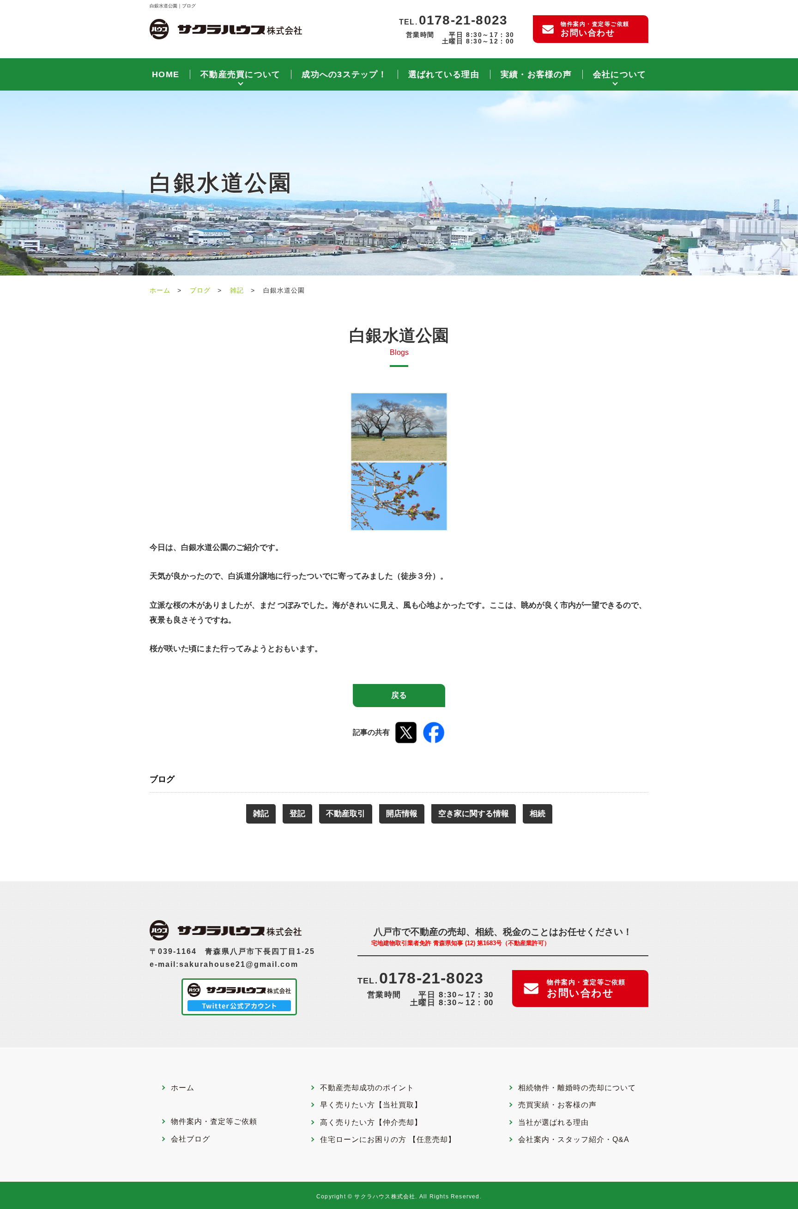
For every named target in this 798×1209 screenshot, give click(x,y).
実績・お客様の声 (536, 74)
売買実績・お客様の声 (557, 1105)
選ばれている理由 (443, 74)
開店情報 (401, 813)
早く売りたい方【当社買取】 (371, 1105)
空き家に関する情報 (473, 813)
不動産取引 (345, 813)
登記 (297, 813)
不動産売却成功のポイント (367, 1088)
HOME (165, 74)
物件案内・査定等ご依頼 (595, 29)
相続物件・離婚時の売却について (577, 1088)
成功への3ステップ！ (344, 74)
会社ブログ (190, 1139)
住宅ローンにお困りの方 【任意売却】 (388, 1139)
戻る (399, 695)
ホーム (160, 290)
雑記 (237, 290)
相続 (537, 813)
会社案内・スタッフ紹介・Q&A (573, 1139)
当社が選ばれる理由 (553, 1122)
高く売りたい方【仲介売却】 (371, 1122)
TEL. (453, 20)
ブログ (200, 290)
